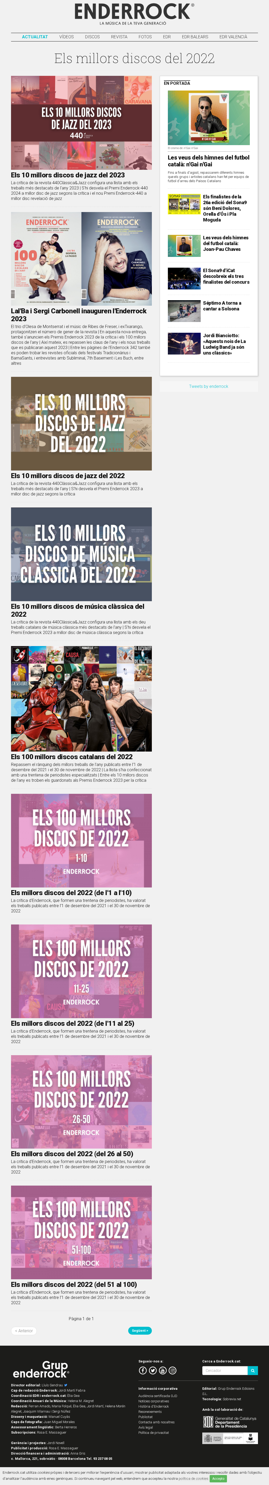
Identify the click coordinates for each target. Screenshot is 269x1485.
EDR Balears (195, 36)
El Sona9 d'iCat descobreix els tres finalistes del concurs (226, 276)
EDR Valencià (233, 36)
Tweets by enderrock (208, 386)
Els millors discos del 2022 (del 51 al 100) (74, 1284)
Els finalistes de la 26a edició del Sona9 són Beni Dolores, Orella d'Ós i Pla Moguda (225, 208)
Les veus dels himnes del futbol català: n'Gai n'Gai (209, 161)
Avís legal (145, 1427)
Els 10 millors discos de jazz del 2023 (68, 175)
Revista (119, 36)
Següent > (140, 1331)
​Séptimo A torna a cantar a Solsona (222, 305)
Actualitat (35, 36)
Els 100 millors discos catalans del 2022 (72, 757)
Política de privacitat (153, 1433)
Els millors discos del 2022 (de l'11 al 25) (72, 1023)
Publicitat (145, 1417)
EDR (167, 36)
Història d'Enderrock (153, 1406)
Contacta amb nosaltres (156, 1422)
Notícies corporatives (153, 1401)
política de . (194, 1478)
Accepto (218, 1479)
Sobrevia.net (232, 1399)
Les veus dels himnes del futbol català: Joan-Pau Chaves (226, 243)
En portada (177, 83)
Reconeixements (150, 1412)
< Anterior (24, 1330)
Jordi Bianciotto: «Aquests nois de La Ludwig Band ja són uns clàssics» (224, 344)
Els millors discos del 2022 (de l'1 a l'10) (71, 893)
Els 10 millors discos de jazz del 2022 (68, 476)
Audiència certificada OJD (157, 1396)
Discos (92, 36)
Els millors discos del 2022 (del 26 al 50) (72, 1154)
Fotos (145, 36)
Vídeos (66, 36)
